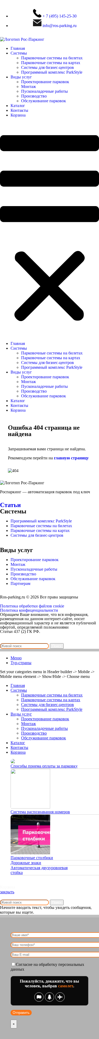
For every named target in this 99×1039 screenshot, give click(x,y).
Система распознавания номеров (40, 812)
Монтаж (28, 86)
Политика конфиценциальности (29, 610)
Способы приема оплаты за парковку (44, 766)
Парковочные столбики (32, 857)
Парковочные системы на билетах (52, 58)
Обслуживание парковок (43, 101)
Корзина (18, 115)
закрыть (7, 892)
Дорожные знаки (26, 862)
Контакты (19, 110)
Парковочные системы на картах (50, 62)
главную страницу (71, 458)
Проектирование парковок (45, 81)
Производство (34, 96)
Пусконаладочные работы (44, 91)
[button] (49, 229)
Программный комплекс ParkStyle (51, 72)
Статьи (10, 504)
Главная (18, 48)
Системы (19, 53)
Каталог (18, 105)
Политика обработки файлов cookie (32, 606)
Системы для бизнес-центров (47, 67)
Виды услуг (21, 77)
